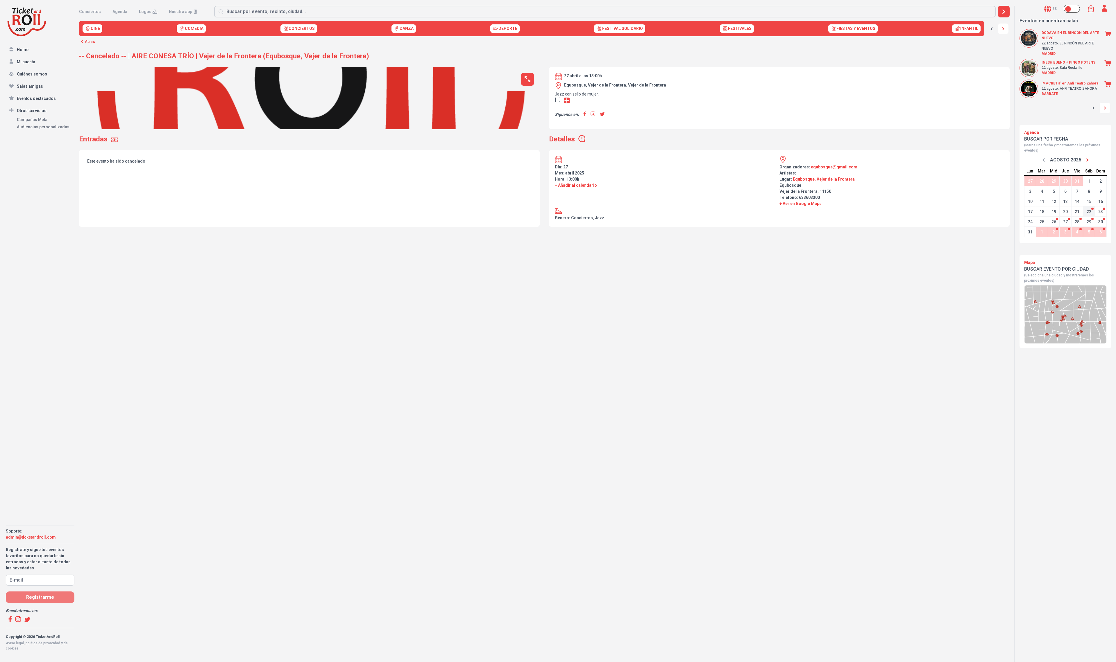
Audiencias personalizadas (43, 127)
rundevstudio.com (47, 654)
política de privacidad (43, 643)
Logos (145, 11)
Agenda (119, 11)
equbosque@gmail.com (834, 167)
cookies (12, 648)
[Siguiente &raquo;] (1003, 29)
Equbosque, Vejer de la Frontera (824, 179)
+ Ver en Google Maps (800, 203)
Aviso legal (15, 643)
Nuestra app (180, 11)
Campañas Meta (32, 119)
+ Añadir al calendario (576, 185)
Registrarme (40, 597)
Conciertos (90, 11)
